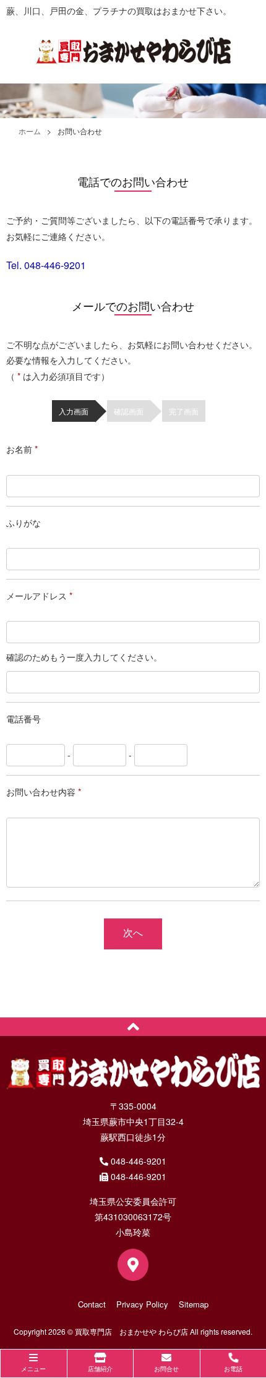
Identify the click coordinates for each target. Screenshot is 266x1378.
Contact (92, 1304)
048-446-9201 (137, 1161)
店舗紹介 (100, 1368)
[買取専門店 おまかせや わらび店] (133, 60)
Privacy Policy (142, 1304)
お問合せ (166, 1368)
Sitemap (193, 1304)
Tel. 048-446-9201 (46, 265)
